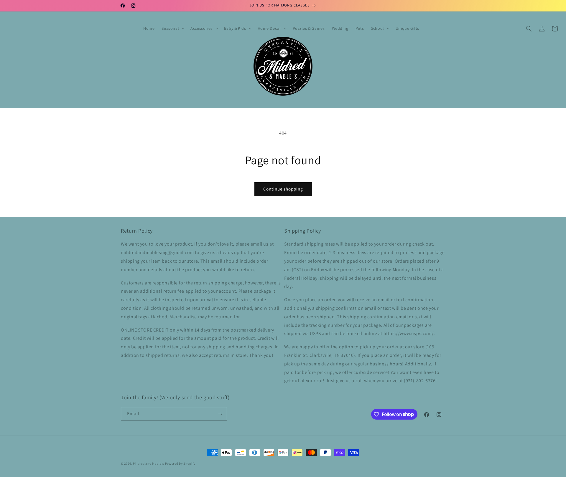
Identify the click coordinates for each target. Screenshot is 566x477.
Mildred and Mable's (149, 463)
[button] (172, 28)
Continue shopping (283, 189)
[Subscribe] (220, 414)
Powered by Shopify (180, 463)
